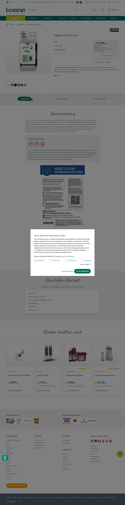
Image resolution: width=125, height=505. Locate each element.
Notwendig (41, 260)
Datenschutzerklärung (67, 256)
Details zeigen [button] (84, 264)
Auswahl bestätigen (67, 271)
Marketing (88, 260)
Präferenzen (56, 260)
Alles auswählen (82, 271)
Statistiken (72, 260)
